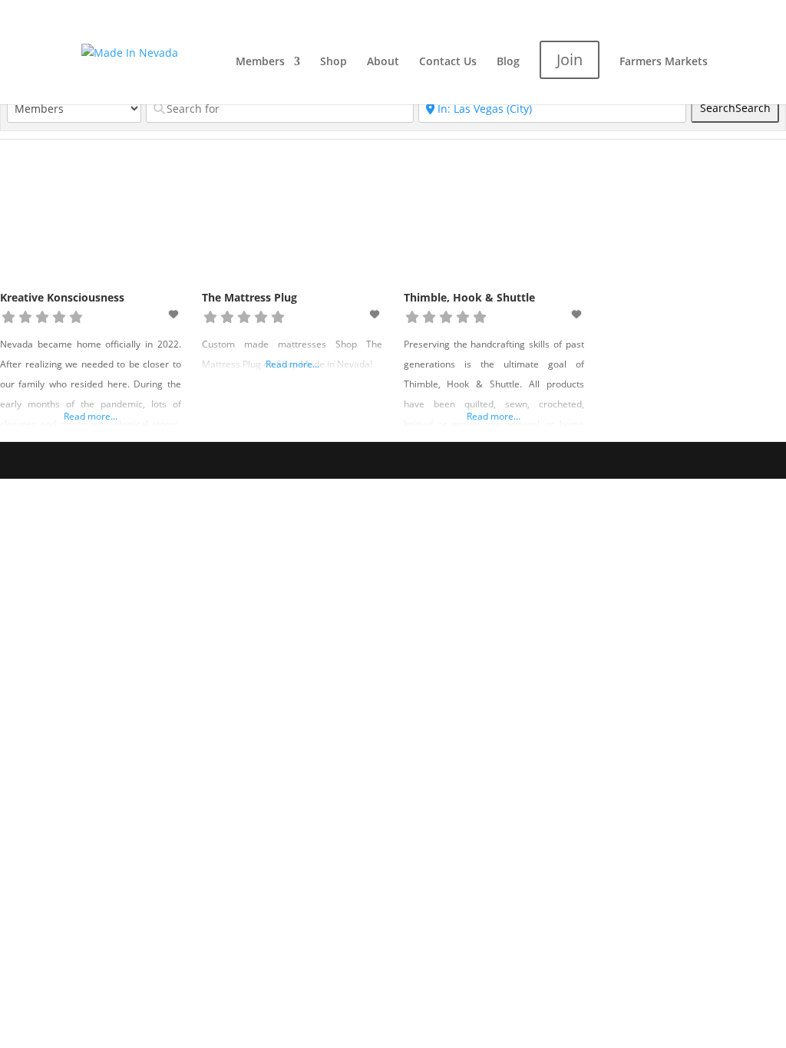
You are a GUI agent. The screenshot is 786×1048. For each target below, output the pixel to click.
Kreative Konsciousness (62, 297)
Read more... (90, 416)
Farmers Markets (663, 62)
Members (260, 62)
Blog (508, 62)
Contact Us (448, 62)
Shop (333, 62)
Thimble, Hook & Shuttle (469, 297)
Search (735, 108)
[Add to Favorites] (174, 314)
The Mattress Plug (249, 297)
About (383, 62)
